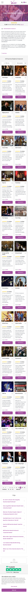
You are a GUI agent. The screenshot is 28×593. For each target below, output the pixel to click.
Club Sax (4, 393)
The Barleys (17, 182)
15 (12, 489)
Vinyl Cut (4, 182)
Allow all (14, 590)
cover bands (18, 35)
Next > (17, 489)
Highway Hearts (5, 112)
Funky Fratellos (18, 323)
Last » (19, 489)
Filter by (7, 63)
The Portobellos (5, 358)
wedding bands (10, 35)
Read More (4, 53)
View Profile (7, 132)
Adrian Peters (5, 323)
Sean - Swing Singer (19, 463)
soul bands (11, 37)
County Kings (18, 77)
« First (3, 488)
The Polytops (5, 218)
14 (10, 489)
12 (24, 487)
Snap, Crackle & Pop (19, 428)
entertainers (20, 45)
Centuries (17, 112)
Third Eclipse (5, 77)
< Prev (5, 488)
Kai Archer (17, 288)
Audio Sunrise (18, 147)
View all (22, 24)
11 (22, 487)
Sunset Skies (5, 147)
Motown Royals (18, 253)
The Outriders (5, 288)
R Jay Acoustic (18, 358)
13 (8, 489)
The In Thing (17, 218)
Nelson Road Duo (19, 393)
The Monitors (5, 463)
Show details (14, 586)
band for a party (8, 40)
